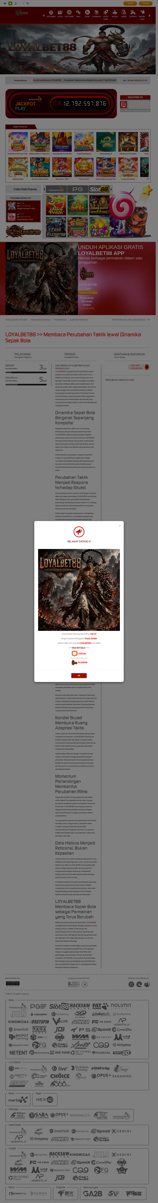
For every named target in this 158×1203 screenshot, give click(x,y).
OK (79, 675)
